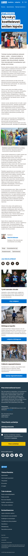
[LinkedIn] (7, 263)
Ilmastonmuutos (6, 251)
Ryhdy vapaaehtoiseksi (14, 376)
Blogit (3, 248)
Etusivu (3, 6)
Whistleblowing (4, 526)
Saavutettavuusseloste (6, 529)
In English (3, 486)
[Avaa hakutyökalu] (25, 2)
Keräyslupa (3, 542)
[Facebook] (3, 263)
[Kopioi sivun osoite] (17, 263)
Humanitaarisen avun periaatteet (9, 515)
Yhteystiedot (4, 480)
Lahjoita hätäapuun (14, 339)
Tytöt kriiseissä (16, 251)
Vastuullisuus (4, 524)
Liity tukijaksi (14, 301)
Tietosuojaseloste (5, 537)
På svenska (4, 483)
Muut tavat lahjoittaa (6, 499)
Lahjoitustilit (3, 540)
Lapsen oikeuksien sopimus (7, 513)
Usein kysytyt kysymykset (7, 478)
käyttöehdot (14, 438)
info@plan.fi (10, 409)
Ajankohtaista (10, 6)
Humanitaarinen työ (12, 248)
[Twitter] (12, 263)
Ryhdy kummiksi (5, 497)
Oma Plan (3, 535)
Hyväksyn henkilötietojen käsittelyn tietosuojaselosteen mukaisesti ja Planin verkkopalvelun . (13, 436)
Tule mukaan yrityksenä (7, 505)
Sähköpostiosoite (8, 426)
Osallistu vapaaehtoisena (7, 502)
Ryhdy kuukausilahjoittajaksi (8, 494)
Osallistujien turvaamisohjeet (8, 518)
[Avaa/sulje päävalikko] (26, 2)
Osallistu (11, 2)
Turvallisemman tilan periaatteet (8, 521)
